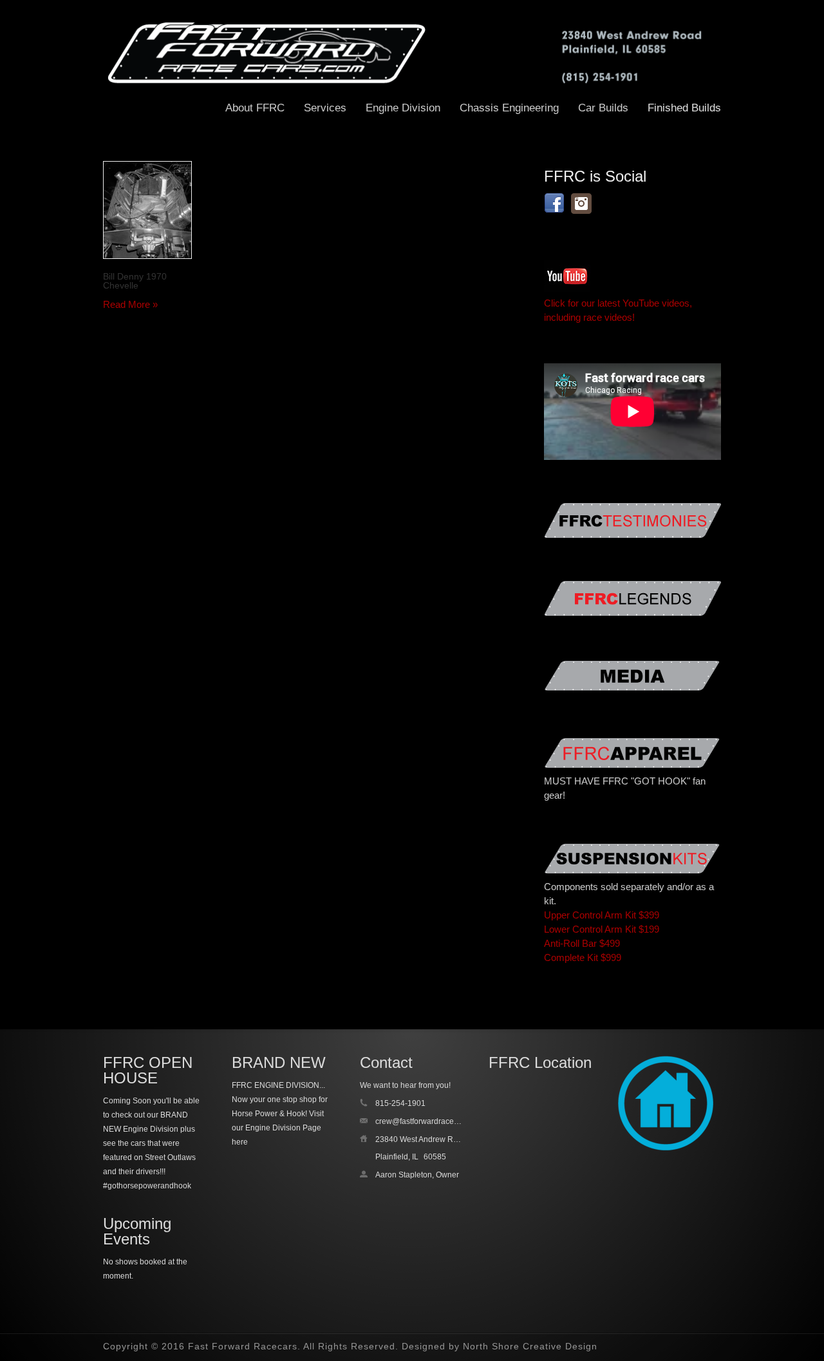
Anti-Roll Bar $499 (582, 943)
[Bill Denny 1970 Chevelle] (147, 210)
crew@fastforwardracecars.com (430, 1121)
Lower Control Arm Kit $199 (601, 929)
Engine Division (403, 108)
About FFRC (255, 108)
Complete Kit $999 (582, 957)
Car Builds (603, 108)
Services (325, 108)
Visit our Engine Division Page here (278, 1128)
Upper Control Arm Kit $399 (601, 914)
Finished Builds (684, 108)
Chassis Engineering (509, 108)
